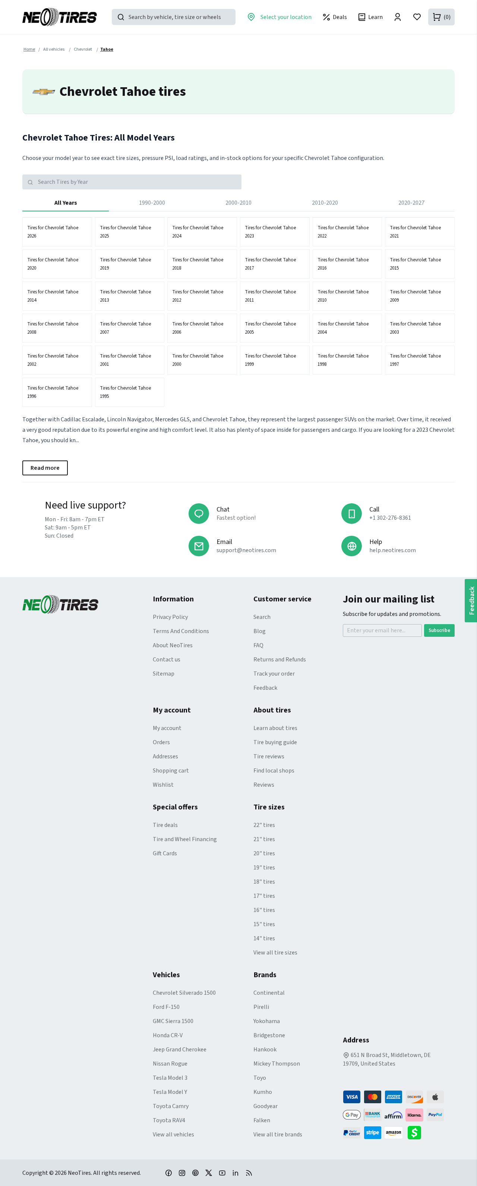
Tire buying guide (275, 742)
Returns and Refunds (279, 659)
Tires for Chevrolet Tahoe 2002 (52, 360)
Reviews (263, 785)
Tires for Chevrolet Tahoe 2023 (270, 231)
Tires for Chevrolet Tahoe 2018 (197, 264)
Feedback (265, 688)
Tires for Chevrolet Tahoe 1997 (415, 360)
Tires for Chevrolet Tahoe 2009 (415, 296)
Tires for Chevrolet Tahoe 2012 (197, 296)
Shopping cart (171, 771)
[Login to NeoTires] (397, 17)
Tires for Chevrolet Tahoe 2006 (197, 328)
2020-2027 (411, 203)
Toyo (259, 1078)
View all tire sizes (275, 953)
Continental (269, 993)
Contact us (166, 659)
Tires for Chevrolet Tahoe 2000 (197, 360)
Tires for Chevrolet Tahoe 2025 (125, 231)
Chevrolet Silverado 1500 (184, 993)
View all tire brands (277, 1134)
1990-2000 (152, 203)
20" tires (264, 853)
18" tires (264, 882)
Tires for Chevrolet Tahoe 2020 (52, 264)
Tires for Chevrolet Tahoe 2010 (343, 296)
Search (262, 617)
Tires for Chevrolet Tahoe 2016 (343, 264)
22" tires (264, 825)
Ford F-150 (166, 1007)
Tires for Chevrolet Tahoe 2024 (197, 231)
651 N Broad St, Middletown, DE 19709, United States (387, 1059)
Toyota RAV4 (169, 1120)
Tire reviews (268, 756)
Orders (161, 742)
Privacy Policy (170, 617)
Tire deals (165, 825)
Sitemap (163, 674)
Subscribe (439, 630)
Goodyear (265, 1106)
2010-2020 (325, 203)
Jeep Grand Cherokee (179, 1049)
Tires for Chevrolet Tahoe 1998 (343, 360)
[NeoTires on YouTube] (222, 1172)
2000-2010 (238, 203)
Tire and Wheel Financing (185, 839)
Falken (261, 1120)
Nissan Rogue (170, 1064)
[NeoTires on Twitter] (208, 1172)
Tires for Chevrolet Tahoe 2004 (343, 328)
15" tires (264, 924)
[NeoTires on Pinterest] (195, 1172)
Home (29, 49)
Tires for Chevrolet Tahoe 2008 (52, 328)
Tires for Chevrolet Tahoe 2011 (270, 296)
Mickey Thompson (276, 1064)
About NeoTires (173, 645)
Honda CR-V (168, 1035)
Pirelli (261, 1007)
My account (167, 728)
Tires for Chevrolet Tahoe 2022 (343, 231)
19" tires (264, 867)
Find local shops (273, 771)
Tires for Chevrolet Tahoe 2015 (415, 264)
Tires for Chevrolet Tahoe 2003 (415, 328)
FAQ (258, 645)
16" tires (264, 910)
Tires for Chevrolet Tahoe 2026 (52, 231)
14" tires (264, 938)
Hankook (265, 1049)
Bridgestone (269, 1035)
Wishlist (163, 785)
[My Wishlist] (417, 17)
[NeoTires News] (249, 1172)
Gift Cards (165, 853)
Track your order (274, 674)
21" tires (264, 839)
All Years (65, 203)
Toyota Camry (171, 1106)
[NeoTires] (87, 604)
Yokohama (266, 1021)
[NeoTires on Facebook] (168, 1172)
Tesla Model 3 (170, 1078)
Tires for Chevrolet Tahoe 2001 (125, 360)
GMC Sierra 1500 (173, 1021)
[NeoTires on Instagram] (182, 1172)
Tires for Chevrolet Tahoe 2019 (125, 264)
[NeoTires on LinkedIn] (235, 1172)
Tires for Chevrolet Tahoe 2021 (415, 231)
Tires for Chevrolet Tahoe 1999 (270, 360)
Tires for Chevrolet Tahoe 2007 (125, 328)
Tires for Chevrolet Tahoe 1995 (125, 392)
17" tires (264, 896)
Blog (259, 631)
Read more (45, 468)
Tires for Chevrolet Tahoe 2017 (270, 264)
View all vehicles (173, 1134)
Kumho (262, 1092)
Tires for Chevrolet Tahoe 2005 (270, 328)
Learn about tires (275, 728)
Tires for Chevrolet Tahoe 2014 (52, 296)
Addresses (165, 756)
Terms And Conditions (181, 631)
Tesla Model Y (170, 1092)
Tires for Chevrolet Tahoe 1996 (52, 392)
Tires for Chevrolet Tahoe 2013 (125, 296)
